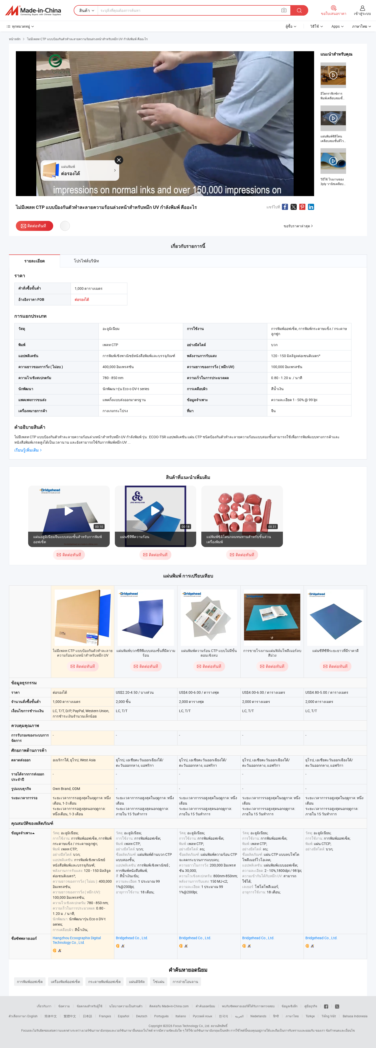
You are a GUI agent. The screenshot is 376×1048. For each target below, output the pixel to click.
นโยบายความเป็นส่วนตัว (125, 1006)
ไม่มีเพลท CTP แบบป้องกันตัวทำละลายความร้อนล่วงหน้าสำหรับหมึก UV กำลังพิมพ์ (83, 655)
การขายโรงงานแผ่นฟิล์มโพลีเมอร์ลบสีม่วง (272, 653)
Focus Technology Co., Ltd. (191, 1026)
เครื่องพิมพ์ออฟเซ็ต (65, 981)
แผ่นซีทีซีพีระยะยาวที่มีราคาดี (335, 650)
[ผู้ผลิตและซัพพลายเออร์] (33, 10)
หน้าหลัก (14, 39)
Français (105, 1016)
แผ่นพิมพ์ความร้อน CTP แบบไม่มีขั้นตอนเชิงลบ (209, 653)
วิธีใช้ (314, 26)
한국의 (223, 1016)
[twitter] (337, 1006)
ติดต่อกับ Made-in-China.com (169, 1006)
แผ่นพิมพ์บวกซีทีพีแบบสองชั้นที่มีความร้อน (145, 653)
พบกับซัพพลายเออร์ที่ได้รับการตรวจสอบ (248, 1006)
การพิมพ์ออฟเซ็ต (30, 981)
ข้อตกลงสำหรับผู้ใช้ (89, 1006)
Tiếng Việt (329, 1016)
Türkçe (310, 1016)
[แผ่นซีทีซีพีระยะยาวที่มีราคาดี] (335, 618)
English (32, 1016)
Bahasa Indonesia (355, 1016)
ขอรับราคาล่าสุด (297, 225)
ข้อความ (64, 1006)
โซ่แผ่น (158, 981)
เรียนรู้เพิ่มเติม (26, 450)
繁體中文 (70, 1016)
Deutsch (141, 1016)
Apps (335, 26)
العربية (239, 1016)
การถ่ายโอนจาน (185, 981)
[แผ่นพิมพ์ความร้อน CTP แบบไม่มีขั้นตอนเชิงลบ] (209, 618)
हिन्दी (276, 1016)
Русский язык (202, 1016)
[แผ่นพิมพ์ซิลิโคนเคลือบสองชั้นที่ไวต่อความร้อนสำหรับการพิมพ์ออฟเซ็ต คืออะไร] (333, 124)
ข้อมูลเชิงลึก (289, 1006)
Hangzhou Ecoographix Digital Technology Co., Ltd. (77, 940)
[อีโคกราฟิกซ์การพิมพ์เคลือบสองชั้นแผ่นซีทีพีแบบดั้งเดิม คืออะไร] (333, 81)
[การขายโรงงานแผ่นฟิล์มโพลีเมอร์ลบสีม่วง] (272, 618)
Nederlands (258, 1016)
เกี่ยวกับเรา (44, 1006)
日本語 (87, 1016)
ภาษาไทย (292, 1016)
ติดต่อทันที (36, 226)
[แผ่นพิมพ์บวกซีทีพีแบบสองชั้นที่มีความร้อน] (146, 618)
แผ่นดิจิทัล (137, 981)
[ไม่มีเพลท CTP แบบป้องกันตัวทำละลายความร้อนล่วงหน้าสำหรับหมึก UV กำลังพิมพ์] (83, 618)
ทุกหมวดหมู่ (21, 26)
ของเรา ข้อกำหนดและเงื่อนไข (335, 1030)
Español (123, 1016)
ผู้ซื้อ (289, 26)
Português (161, 1016)
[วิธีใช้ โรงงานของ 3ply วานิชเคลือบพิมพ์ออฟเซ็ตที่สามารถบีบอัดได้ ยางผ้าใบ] (333, 167)
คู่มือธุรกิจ (310, 1006)
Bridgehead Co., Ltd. (132, 937)
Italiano (180, 1016)
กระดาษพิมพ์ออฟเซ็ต (104, 981)
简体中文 (51, 1016)
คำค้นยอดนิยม (205, 1006)
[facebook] (326, 1006)
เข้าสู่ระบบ (362, 13)
